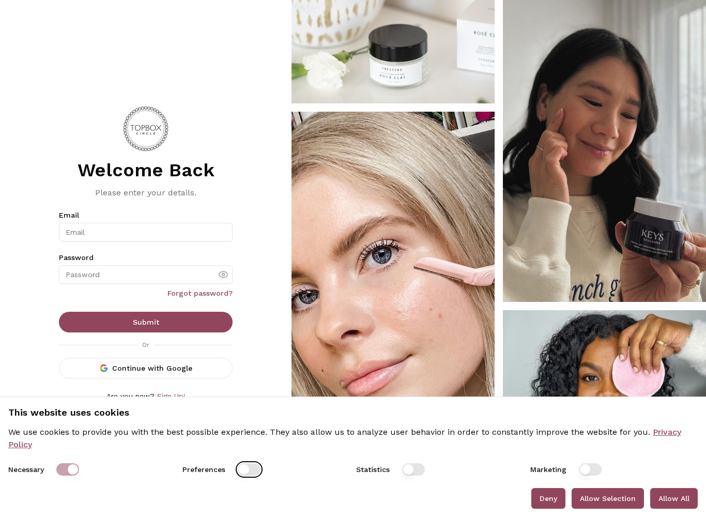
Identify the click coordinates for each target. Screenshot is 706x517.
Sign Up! (171, 396)
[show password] (223, 274)
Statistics (373, 469)
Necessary (26, 469)
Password (76, 257)
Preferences (203, 469)
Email (69, 215)
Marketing (548, 469)
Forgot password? (200, 293)
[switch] (67, 469)
